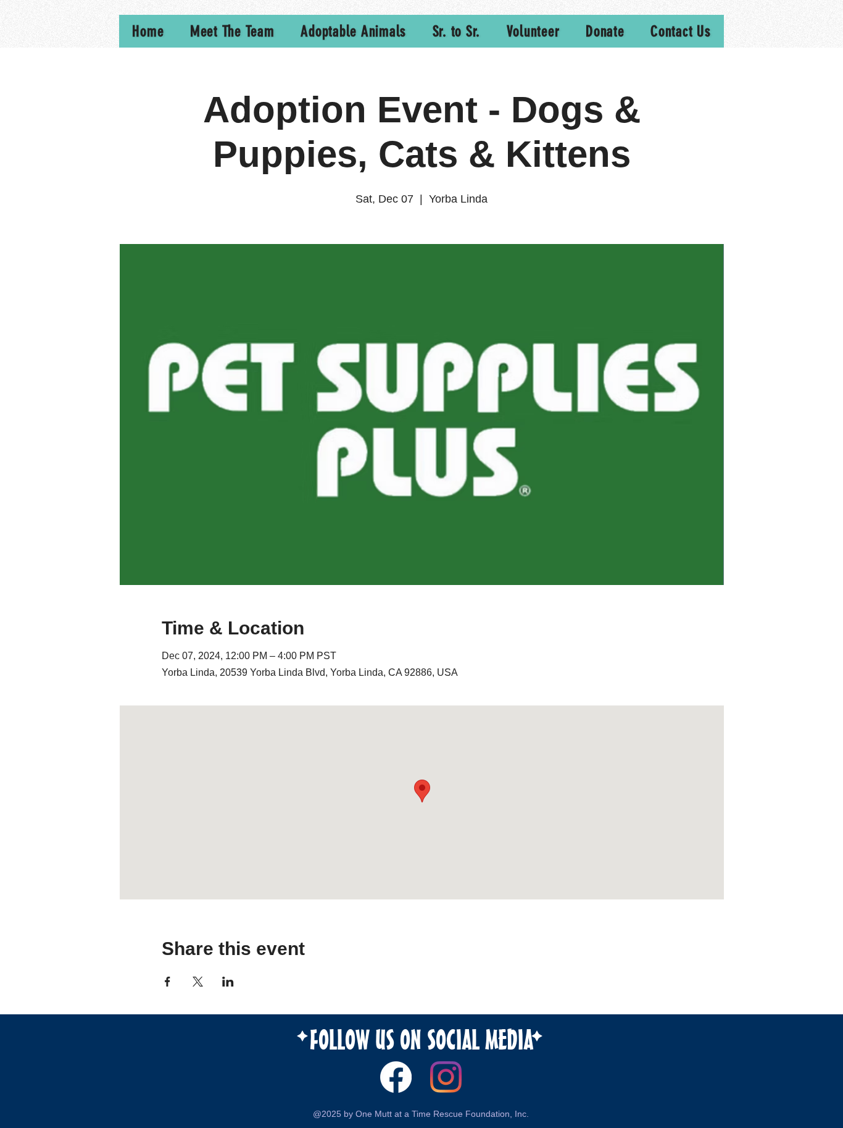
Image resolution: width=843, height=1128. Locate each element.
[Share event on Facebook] (167, 982)
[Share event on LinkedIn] (228, 982)
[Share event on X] (198, 982)
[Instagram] (446, 1077)
